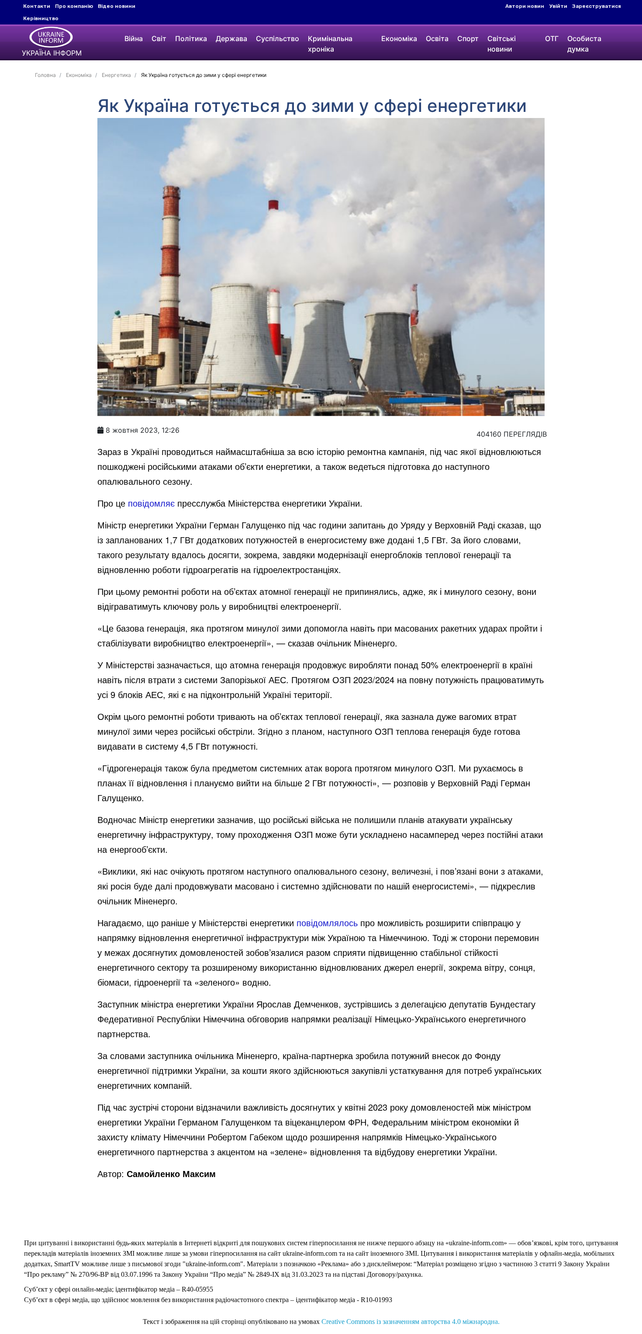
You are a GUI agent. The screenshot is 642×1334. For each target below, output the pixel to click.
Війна (133, 38)
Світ (159, 38)
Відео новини (116, 6)
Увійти (558, 6)
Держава (231, 38)
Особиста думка (584, 43)
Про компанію (74, 6)
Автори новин (524, 6)
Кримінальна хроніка (330, 43)
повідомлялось (327, 922)
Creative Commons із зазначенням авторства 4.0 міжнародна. (410, 1321)
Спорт (468, 38)
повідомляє (151, 503)
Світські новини (501, 43)
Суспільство (277, 38)
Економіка (399, 38)
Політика (191, 38)
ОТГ (552, 38)
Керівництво (41, 18)
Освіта (437, 38)
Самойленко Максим (171, 1173)
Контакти (36, 6)
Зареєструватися (596, 6)
